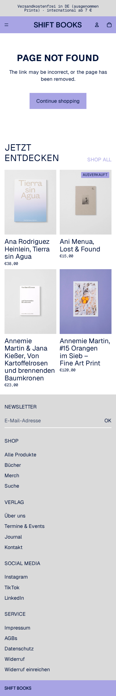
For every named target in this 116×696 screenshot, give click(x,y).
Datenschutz (19, 648)
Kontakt (14, 547)
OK (107, 420)
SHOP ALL (99, 159)
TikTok (12, 587)
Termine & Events (24, 526)
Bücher (13, 465)
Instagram (16, 577)
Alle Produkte (20, 454)
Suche (12, 486)
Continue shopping (58, 101)
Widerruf (15, 659)
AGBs (11, 638)
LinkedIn (14, 598)
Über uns (15, 515)
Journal (13, 537)
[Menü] (6, 24)
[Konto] (97, 25)
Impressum (17, 627)
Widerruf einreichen (27, 669)
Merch (12, 475)
